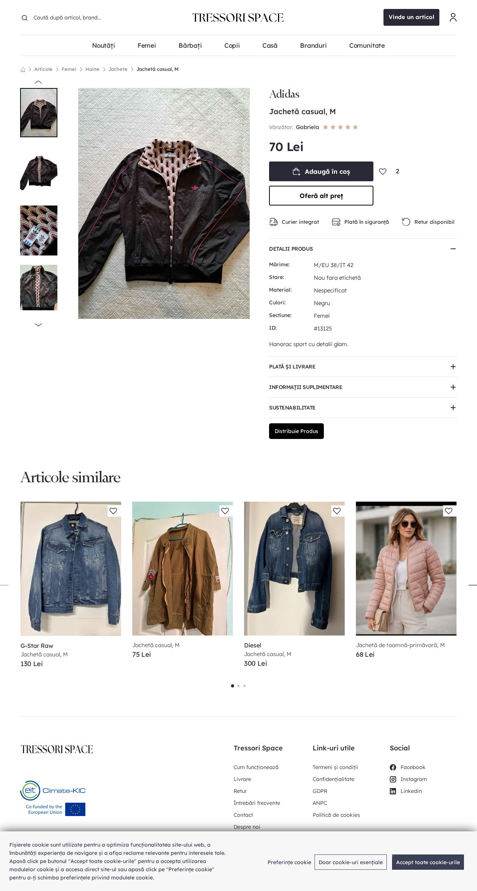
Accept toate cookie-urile (428, 862)
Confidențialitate (333, 779)
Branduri (313, 45)
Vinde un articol (411, 17)
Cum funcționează (256, 767)
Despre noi (247, 826)
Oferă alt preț (321, 196)
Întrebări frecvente (257, 803)
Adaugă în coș (327, 171)
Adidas (284, 94)
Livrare (242, 779)
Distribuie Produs (296, 431)
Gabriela (307, 127)
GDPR (320, 791)
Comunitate (367, 45)
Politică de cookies (336, 815)
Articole (43, 69)
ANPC (320, 803)
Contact (243, 815)
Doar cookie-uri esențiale (351, 862)
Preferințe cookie (289, 862)
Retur (240, 791)
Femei (68, 69)
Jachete (117, 69)
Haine (92, 69)
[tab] (232, 685)
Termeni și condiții (335, 767)
